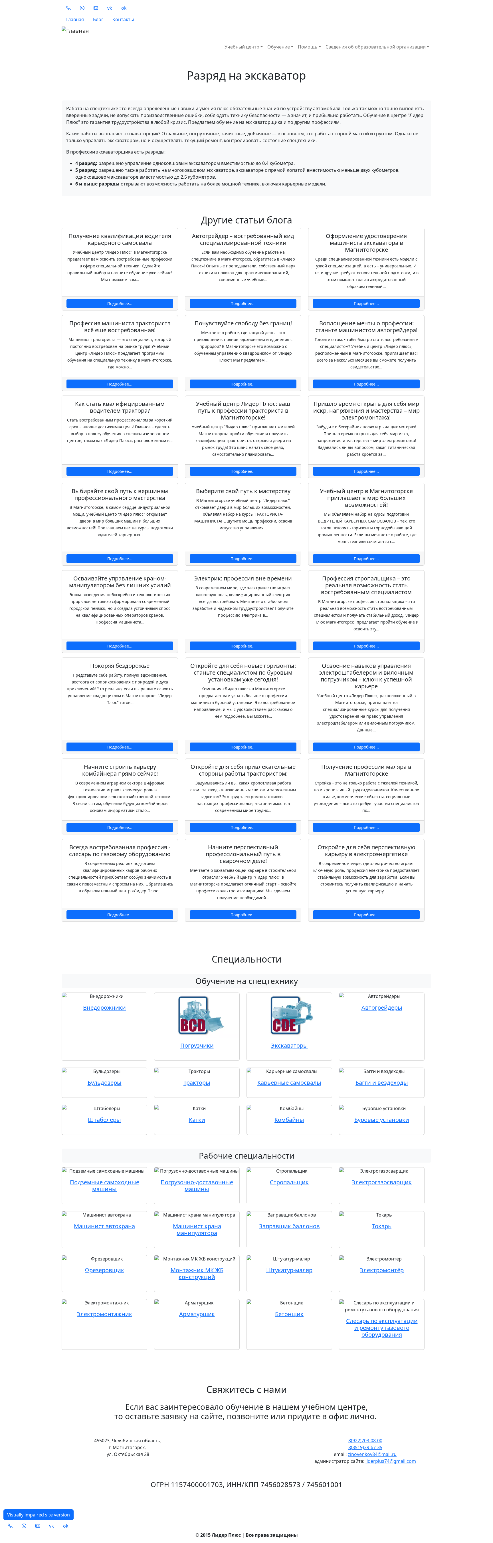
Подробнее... (119, 303)
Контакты (123, 19)
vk (109, 8)
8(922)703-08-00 (365, 1440)
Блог (98, 19)
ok (124, 8)
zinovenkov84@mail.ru (372, 1454)
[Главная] (157, 31)
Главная (75, 19)
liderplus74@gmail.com (390, 1461)
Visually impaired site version (38, 1515)
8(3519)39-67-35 (365, 1447)
